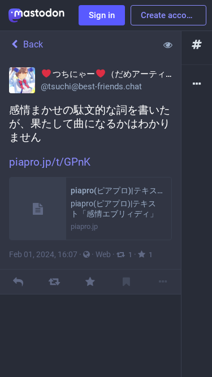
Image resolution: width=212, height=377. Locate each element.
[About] (196, 84)
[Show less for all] (168, 44)
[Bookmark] (126, 281)
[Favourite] (90, 281)
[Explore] (196, 45)
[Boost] (53, 281)
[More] (162, 281)
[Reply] (17, 281)
